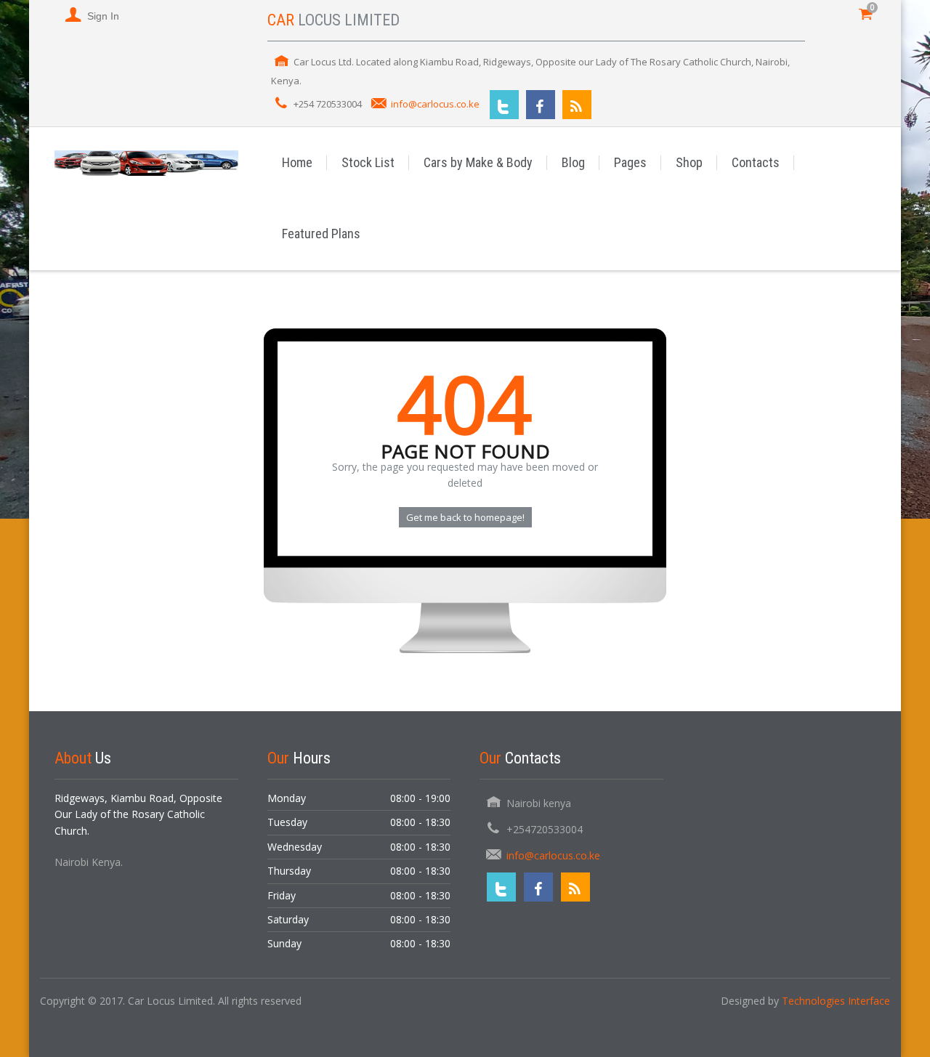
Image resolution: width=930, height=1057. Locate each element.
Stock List (368, 162)
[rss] (576, 104)
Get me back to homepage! (465, 517)
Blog (573, 162)
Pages (630, 162)
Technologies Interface (836, 1001)
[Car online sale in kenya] (146, 162)
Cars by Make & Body (478, 162)
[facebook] (540, 104)
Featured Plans (321, 233)
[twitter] (504, 104)
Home (297, 162)
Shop (689, 162)
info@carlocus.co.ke (435, 103)
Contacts (756, 162)
